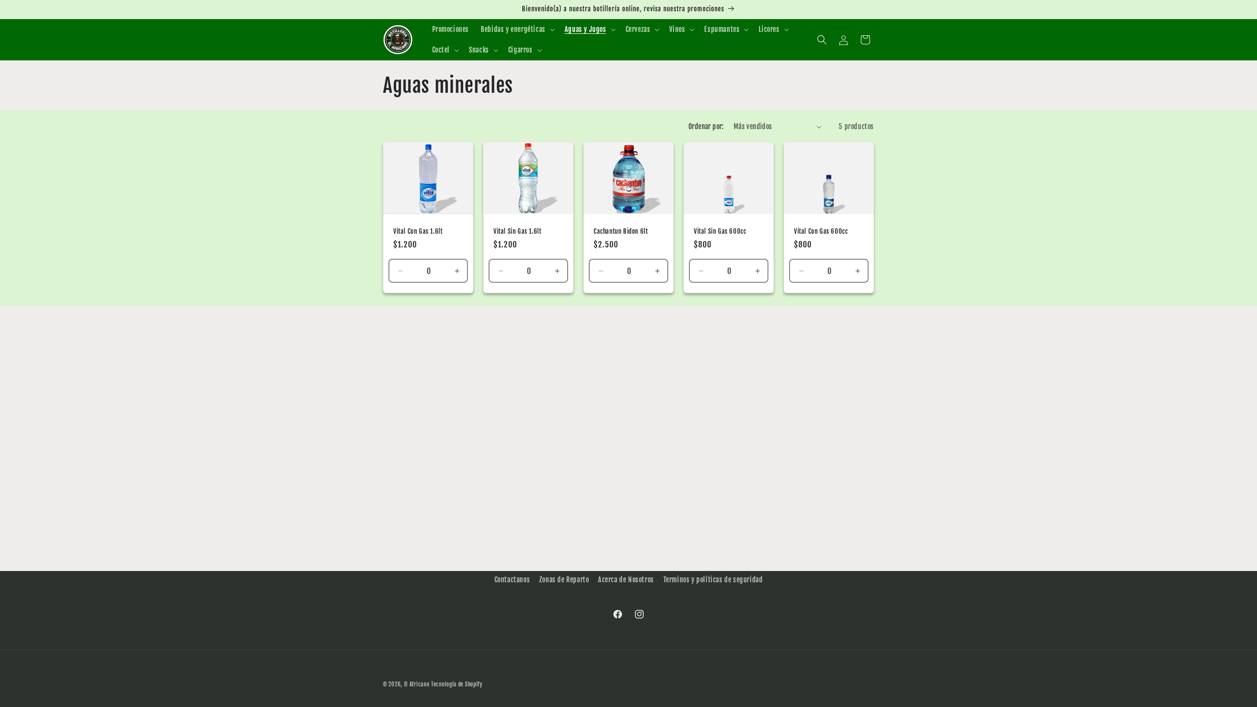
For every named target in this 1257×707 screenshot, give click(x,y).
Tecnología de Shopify (457, 684)
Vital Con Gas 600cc (820, 231)
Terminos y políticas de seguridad (713, 579)
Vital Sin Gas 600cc (720, 231)
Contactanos (512, 579)
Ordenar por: (706, 126)
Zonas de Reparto (564, 579)
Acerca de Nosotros (626, 579)
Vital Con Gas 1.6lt (417, 231)
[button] (517, 29)
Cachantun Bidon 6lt (621, 231)
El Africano (417, 684)
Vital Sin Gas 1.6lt (517, 231)
